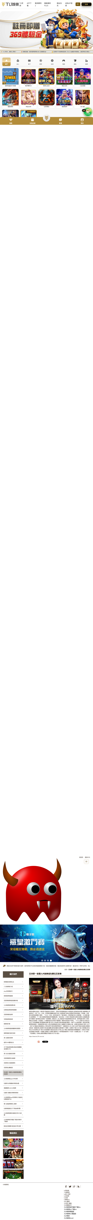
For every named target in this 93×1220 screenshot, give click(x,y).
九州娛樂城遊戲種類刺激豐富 (12, 1028)
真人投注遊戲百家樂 (9, 1053)
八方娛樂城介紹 (8, 986)
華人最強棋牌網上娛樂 (10, 1104)
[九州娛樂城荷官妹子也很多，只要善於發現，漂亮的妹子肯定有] (13, 1143)
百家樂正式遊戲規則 (9, 1063)
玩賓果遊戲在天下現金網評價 (12, 1108)
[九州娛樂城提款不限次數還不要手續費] (13, 1153)
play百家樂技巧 (8, 991)
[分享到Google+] (74, 1186)
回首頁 (81, 857)
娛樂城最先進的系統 (9, 1033)
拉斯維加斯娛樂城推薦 (10, 1010)
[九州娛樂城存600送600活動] (32, 890)
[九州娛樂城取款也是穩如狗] (46, 943)
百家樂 (43, 1019)
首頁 (65, 969)
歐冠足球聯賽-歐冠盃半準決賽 (12, 1126)
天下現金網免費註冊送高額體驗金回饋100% (13, 1048)
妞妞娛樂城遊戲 (8, 996)
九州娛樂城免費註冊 (9, 1005)
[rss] (78, 1186)
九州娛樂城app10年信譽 (11, 1078)
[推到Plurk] (39, 1042)
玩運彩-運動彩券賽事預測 (11, 1092)
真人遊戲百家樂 (8, 1038)
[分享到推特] (70, 1186)
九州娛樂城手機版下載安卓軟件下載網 (13, 1120)
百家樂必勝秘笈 (8, 1067)
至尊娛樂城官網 (8, 1019)
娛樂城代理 (7, 1024)
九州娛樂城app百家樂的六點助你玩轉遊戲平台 (13, 1098)
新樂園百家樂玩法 (9, 982)
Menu (86, 861)
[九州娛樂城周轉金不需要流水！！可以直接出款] (13, 1174)
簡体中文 (87, 857)
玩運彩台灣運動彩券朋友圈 (11, 1083)
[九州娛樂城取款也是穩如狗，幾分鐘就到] (13, 1163)
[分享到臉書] (66, 1186)
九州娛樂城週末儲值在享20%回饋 (13, 1114)
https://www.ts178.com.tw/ (36, 1036)
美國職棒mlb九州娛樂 (10, 1088)
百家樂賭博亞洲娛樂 (9, 1058)
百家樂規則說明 (8, 1014)
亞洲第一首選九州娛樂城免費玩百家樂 (13, 1073)
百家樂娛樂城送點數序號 (11, 1000)
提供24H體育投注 (9, 1042)
